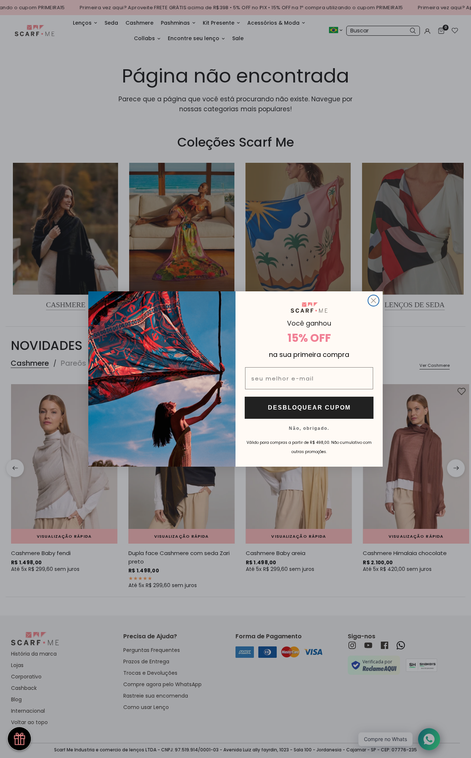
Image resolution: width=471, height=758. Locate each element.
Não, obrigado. (309, 428)
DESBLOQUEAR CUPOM (309, 407)
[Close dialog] (373, 300)
